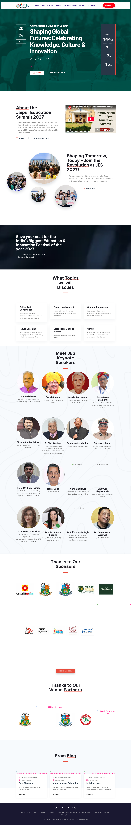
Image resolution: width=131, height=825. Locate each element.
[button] (32, 67)
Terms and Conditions (102, 812)
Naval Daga (53, 489)
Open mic (82, 5)
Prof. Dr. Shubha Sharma (53, 533)
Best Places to (26, 783)
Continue (22, 794)
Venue (51, 5)
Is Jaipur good (93, 783)
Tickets (43, 812)
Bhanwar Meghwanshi (102, 490)
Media (74, 5)
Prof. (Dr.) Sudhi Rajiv (78, 532)
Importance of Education (66, 783)
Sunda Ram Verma (78, 397)
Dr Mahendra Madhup (78, 443)
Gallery (67, 5)
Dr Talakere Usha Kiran (28, 531)
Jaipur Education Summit (29, 777)
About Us (24, 812)
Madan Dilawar (28, 396)
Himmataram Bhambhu (102, 398)
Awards (58, 5)
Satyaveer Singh (102, 443)
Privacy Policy (86, 812)
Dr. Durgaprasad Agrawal (102, 533)
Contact (34, 812)
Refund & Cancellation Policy (67, 812)
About (44, 5)
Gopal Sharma (53, 397)
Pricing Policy (65, 815)
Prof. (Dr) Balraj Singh (28, 488)
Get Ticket (109, 5)
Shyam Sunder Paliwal (28, 442)
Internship (92, 5)
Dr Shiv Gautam (53, 443)
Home (37, 5)
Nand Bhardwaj (78, 489)
